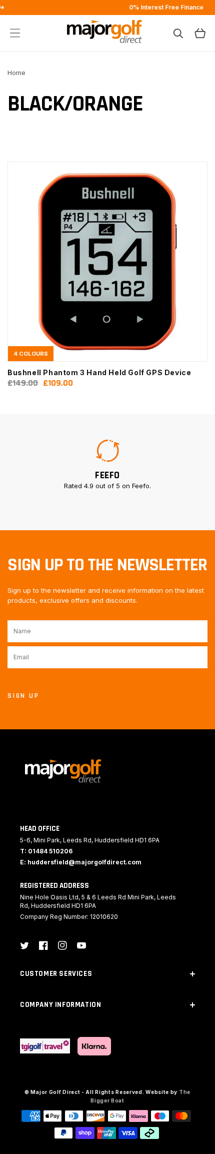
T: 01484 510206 (46, 851)
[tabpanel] (107, 464)
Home (17, 73)
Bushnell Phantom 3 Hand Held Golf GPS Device (99, 372)
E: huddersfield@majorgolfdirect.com (81, 862)
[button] (15, 33)
